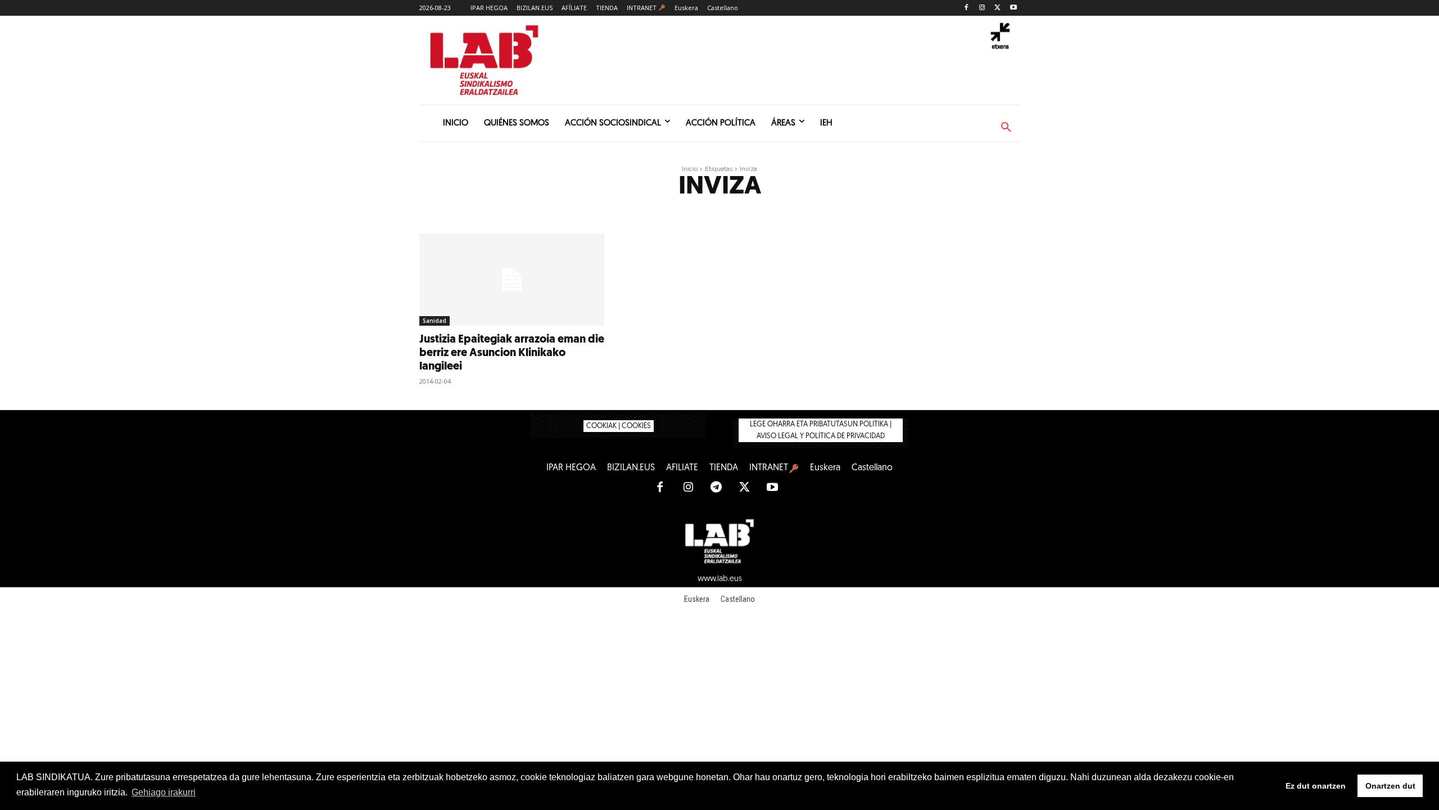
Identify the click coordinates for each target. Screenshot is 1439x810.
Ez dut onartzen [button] (1316, 785)
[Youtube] (1013, 8)
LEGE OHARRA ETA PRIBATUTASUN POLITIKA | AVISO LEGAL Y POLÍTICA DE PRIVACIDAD (821, 430)
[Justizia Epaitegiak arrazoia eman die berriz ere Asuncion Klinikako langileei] (511, 279)
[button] (1006, 127)
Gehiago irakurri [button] (164, 792)
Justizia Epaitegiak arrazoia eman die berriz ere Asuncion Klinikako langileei (511, 353)
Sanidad (434, 321)
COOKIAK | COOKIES (618, 426)
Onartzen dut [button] (1390, 785)
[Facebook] (966, 8)
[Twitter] (997, 8)
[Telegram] (716, 487)
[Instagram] (982, 8)
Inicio (690, 169)
